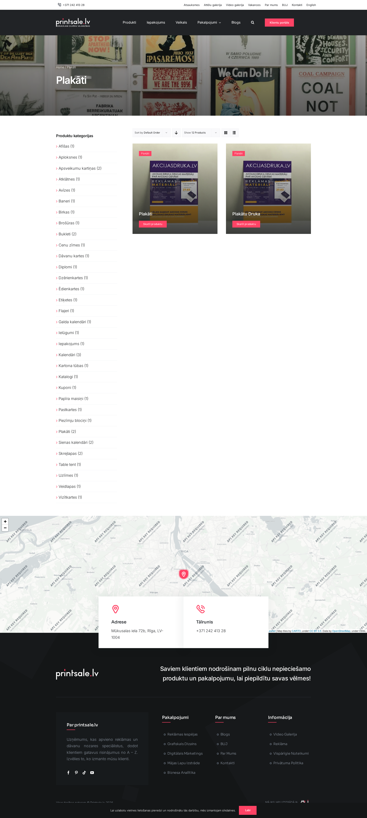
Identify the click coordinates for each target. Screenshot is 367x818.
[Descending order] (176, 133)
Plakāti (64, 431)
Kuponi (65, 387)
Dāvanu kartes (71, 256)
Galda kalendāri (72, 322)
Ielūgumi (66, 332)
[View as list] (234, 133)
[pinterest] (76, 772)
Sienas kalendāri (73, 442)
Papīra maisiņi (71, 398)
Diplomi (65, 267)
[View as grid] (226, 133)
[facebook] (68, 772)
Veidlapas (67, 486)
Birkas (64, 212)
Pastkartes (68, 409)
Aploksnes (68, 157)
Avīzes (64, 190)
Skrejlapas (68, 453)
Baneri (64, 201)
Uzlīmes (66, 475)
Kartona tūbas (71, 365)
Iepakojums (69, 343)
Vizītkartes (68, 497)
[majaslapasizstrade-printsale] (304, 802)
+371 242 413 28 (211, 631)
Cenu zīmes (69, 245)
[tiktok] (84, 772)
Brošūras (66, 223)
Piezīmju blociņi (72, 420)
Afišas (64, 146)
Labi (248, 810)
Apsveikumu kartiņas (77, 168)
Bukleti (65, 234)
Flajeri (64, 311)
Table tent (67, 464)
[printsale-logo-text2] (73, 20)
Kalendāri (67, 355)
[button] (252, 22)
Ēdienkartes (69, 289)
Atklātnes (67, 179)
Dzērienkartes (71, 278)
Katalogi (66, 376)
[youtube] (92, 772)
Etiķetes (65, 300)
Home (60, 67)
